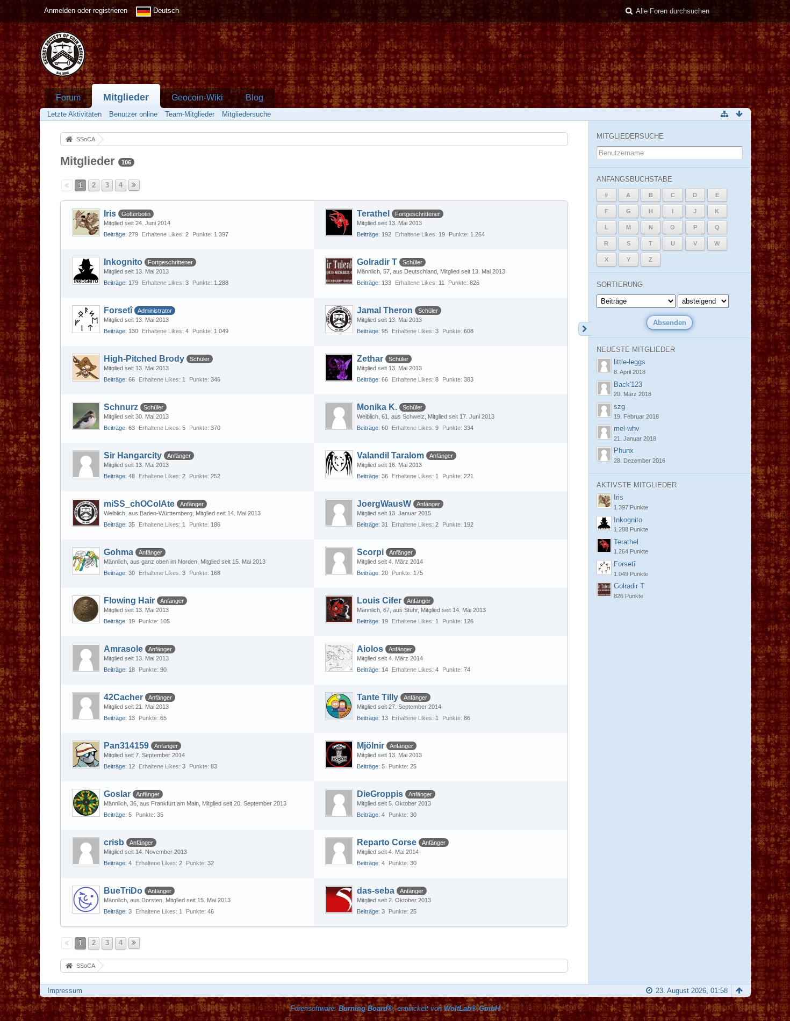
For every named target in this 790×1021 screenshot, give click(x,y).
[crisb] (86, 851)
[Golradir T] (339, 271)
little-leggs (629, 362)
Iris (110, 213)
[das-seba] (339, 900)
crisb (114, 842)
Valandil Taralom (390, 455)
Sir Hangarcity (133, 455)
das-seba (375, 890)
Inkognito (123, 262)
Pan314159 (126, 745)
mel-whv (627, 429)
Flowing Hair (129, 600)
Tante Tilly (377, 697)
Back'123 (628, 384)
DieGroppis (380, 794)
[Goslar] (86, 803)
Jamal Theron (385, 310)
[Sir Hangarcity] (86, 464)
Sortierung (620, 285)
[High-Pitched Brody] (86, 368)
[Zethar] (339, 368)
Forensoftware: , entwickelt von (395, 1008)
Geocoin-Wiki (197, 97)
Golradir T (377, 262)
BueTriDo (123, 890)
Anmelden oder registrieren (85, 10)
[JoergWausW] (339, 513)
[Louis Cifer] (339, 609)
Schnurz (121, 407)
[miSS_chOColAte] (86, 513)
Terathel (373, 213)
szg (619, 406)
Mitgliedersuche (630, 136)
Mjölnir (370, 745)
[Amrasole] (86, 658)
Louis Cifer (379, 600)
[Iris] (86, 222)
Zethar (370, 358)
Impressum (64, 991)
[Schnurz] (86, 416)
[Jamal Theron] (339, 319)
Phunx (624, 451)
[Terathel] (339, 222)
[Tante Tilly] (339, 706)
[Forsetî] (86, 319)
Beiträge (114, 234)
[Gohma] (86, 561)
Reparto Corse (386, 842)
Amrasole (123, 648)
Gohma (118, 552)
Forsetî (118, 310)
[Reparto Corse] (339, 851)
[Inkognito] (86, 271)
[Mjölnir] (339, 754)
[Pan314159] (86, 754)
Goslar (117, 794)
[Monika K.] (339, 416)
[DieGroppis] (339, 803)
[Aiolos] (339, 658)
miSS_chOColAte (139, 503)
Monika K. (377, 407)
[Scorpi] (339, 561)
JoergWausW (384, 503)
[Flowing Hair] (86, 609)
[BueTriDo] (86, 900)
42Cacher (123, 697)
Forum (68, 97)
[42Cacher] (86, 706)
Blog (254, 97)
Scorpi (370, 552)
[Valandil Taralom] (339, 464)
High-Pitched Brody (144, 358)
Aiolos (370, 648)
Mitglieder (126, 97)
